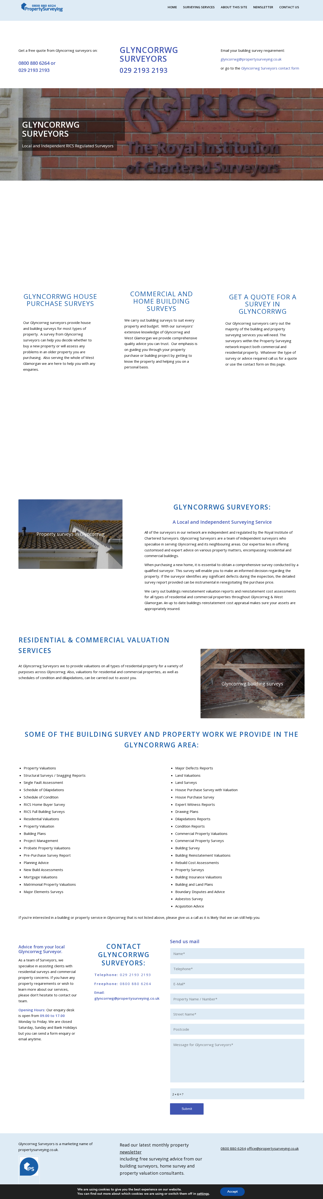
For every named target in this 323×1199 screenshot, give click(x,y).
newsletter (131, 1152)
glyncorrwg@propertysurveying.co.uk (251, 59)
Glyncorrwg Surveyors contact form (270, 68)
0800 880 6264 (33, 63)
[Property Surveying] (42, 7)
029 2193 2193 (33, 70)
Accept (232, 1191)
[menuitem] (172, 7)
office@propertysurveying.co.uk (273, 1148)
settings (203, 1194)
